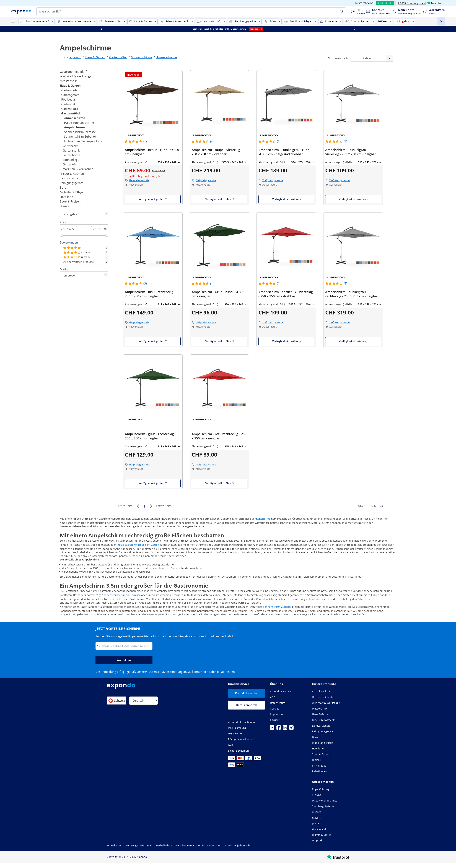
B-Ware (65, 206)
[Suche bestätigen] (341, 11)
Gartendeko (69, 104)
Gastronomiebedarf (73, 72)
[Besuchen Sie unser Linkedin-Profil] (285, 729)
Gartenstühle (72, 150)
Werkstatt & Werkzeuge (75, 76)
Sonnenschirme (74, 118)
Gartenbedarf (70, 90)
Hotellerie (66, 197)
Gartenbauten (70, 109)
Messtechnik (68, 81)
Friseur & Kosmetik (72, 174)
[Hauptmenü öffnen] (12, 21)
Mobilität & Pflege (72, 192)
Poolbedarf (68, 99)
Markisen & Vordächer (78, 169)
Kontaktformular (246, 693)
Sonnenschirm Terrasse (80, 132)
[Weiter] (150, 506)
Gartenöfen (70, 164)
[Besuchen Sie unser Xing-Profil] (291, 729)
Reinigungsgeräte (71, 183)
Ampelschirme (74, 127)
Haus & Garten (70, 86)
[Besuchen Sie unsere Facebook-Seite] (278, 729)
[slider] (61, 235)
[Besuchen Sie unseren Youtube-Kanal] (272, 729)
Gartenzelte (70, 146)
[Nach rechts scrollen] (370, 28)
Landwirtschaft (70, 178)
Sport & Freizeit (70, 201)
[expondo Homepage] (64, 57)
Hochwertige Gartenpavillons (82, 141)
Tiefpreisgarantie (139, 180)
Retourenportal (246, 705)
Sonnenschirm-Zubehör (80, 137)
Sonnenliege (71, 160)
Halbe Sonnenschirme (79, 123)
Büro (63, 187)
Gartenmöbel (70, 113)
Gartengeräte (70, 95)
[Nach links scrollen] (117, 28)
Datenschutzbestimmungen (167, 672)
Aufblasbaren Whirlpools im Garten (138, 544)
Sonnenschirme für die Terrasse (121, 595)
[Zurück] (138, 506)
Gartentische (71, 155)
